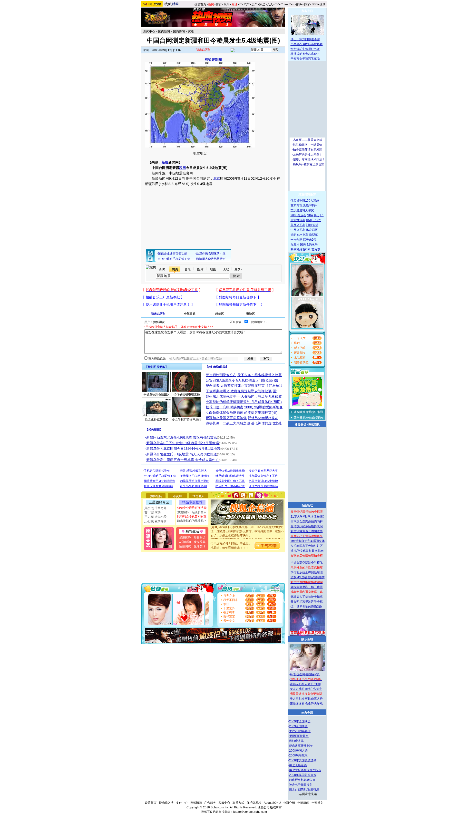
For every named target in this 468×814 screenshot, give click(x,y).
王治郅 (316, 220)
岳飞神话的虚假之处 (266, 423)
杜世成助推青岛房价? (305, 54)
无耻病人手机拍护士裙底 (307, 596)
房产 (254, 4)
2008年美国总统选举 (302, 760)
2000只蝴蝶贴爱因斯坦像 (263, 407)
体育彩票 (312, 230)
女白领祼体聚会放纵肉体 (224, 412)
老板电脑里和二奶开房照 (307, 587)
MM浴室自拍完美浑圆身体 (308, 541)
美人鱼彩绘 (297, 698)
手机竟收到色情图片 (157, 394)
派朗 (293, 234)
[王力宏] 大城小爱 (155, 517)
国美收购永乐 (309, 244)
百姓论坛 (307, 505)
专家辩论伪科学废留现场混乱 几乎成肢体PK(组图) (244, 402)
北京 (216, 178)
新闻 (162, 269)
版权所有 (276, 807)
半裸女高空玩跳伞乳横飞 (307, 562)
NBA (310, 215)
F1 (322, 215)
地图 (213, 269)
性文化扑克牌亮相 (156, 419)
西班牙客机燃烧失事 (302, 780)
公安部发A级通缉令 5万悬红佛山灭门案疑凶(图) (242, 380)
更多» (238, 269)
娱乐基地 (307, 639)
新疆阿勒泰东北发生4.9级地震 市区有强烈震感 (181, 437)
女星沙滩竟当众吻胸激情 (307, 531)
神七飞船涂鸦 (298, 765)
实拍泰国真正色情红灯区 (307, 546)
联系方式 (238, 802)
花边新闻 (185, 542)
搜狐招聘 (196, 802)
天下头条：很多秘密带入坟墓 (259, 375)
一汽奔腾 (296, 239)
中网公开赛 (298, 230)
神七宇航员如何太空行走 (305, 770)
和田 (182, 168)
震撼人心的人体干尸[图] (305, 684)
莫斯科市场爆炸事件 (304, 205)
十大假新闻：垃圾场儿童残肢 (259, 396)
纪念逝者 (212, 386)
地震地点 (200, 153)
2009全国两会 (298, 726)
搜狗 (323, 4)
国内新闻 (164, 31)
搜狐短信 (156, 496)
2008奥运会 (298, 215)
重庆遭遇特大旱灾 (302, 210)
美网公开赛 (298, 225)
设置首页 (150, 802)
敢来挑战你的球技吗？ (191, 520)
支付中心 (182, 802)
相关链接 (154, 429)
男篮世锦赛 (298, 220)
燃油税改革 (296, 741)
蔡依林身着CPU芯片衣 (305, 249)
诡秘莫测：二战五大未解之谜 (228, 423)
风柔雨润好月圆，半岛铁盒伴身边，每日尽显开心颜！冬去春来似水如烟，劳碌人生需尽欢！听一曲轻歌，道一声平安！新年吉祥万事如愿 (247, 538)
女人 (270, 4)
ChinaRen (287, 4)
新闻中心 (149, 31)
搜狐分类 (300, 424)
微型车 (313, 234)
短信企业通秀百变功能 (191, 508)
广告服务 (210, 802)
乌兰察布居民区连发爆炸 (307, 44)
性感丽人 (198, 496)
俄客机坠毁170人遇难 (305, 200)
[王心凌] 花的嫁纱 (155, 521)
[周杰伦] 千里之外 (155, 508)
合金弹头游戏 (314, 703)
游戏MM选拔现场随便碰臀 (308, 577)
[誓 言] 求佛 (152, 512)
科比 (317, 215)
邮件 (299, 4)
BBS (315, 4)
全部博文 (317, 802)
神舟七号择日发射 (300, 784)
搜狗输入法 (166, 802)
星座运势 (185, 537)
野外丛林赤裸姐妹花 (263, 418)
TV (277, 4)
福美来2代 (309, 239)
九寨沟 (295, 244)
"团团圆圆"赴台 (299, 736)
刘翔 (309, 225)
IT (240, 4)
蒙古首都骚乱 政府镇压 (304, 789)
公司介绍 (289, 802)
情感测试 (185, 546)
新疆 (165, 162)
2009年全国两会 (300, 721)
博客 (307, 4)
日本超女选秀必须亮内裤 (307, 521)
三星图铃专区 (159, 502)
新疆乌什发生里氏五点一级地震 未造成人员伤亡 (182, 460)
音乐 (188, 269)
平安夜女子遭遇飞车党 (305, 58)
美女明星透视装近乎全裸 (307, 601)
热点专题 (307, 713)
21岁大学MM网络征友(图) (307, 516)
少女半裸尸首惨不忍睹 (186, 419)
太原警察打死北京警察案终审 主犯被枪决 (251, 386)
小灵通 (177, 496)
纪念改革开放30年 (301, 745)
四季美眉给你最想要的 (308, 417)
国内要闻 (179, 31)
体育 (219, 4)
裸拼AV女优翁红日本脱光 (307, 550)
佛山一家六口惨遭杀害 (305, 39)
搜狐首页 (200, 4)
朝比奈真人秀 (314, 698)
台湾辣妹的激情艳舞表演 (307, 526)
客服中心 (224, 802)
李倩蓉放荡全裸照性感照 (307, 572)
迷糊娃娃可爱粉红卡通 (308, 412)
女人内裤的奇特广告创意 (306, 689)
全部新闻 (303, 802)
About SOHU (272, 802)
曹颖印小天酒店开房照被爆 (226, 418)
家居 (262, 4)
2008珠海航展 (298, 755)
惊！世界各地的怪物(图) (306, 606)
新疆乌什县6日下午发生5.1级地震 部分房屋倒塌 (182, 443)
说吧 (226, 269)
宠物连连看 (297, 703)
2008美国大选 (298, 750)
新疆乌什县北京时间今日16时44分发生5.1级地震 (183, 449)
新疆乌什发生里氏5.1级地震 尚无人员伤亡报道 (181, 454)
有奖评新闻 (213, 59)
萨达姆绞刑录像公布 (221, 375)
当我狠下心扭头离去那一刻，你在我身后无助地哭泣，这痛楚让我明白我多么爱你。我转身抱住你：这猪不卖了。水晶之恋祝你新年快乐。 (247, 526)
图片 (200, 269)
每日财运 (199, 537)
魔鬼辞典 (199, 542)
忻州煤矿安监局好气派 (305, 49)
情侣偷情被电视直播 (187, 394)
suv (299, 234)
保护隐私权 (254, 802)
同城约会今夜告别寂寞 (191, 516)
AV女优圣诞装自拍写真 (305, 674)
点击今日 (307, 11)
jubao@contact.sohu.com (250, 812)
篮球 (315, 225)
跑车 (305, 234)
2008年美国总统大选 (302, 775)
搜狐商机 (314, 424)
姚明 (309, 220)
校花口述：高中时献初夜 (224, 407)
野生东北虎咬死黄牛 (221, 396)
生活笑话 (199, 546)
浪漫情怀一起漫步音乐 (191, 512)
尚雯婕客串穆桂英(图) (260, 412)
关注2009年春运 (300, 731)
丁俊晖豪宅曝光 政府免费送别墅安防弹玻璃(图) (241, 391)
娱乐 (227, 4)
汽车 (247, 4)
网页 (175, 269)
